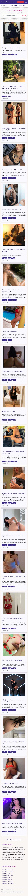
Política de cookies (18, 892)
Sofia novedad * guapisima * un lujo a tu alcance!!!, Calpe (13, 129)
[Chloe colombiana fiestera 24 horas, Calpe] (14, 603)
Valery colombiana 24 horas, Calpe (12, 823)
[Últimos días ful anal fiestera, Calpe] (14, 356)
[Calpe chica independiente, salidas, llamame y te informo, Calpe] (14, 71)
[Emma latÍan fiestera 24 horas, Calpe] (14, 154)
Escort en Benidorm (7, 875)
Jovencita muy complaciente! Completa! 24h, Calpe (13, 494)
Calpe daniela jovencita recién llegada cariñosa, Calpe (13, 452)
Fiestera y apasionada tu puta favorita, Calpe (13, 742)
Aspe (22, 5)
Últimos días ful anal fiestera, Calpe (12, 371)
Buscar (24, 15)
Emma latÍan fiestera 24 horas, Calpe (12, 170)
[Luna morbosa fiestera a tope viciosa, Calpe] (14, 520)
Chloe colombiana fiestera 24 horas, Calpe (12, 619)
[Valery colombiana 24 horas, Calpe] (14, 808)
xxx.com (7, 2)
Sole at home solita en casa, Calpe (12, 660)
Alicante (13, 5)
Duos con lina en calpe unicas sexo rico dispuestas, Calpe (13, 291)
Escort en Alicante (7, 870)
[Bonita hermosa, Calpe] (14, 396)
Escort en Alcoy (6, 877)
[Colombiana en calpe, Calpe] (14, 768)
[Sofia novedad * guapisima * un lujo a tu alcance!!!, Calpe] (14, 113)
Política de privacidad (6, 892)
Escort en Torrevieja (7, 872)
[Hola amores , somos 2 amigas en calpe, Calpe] (14, 561)
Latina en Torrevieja (7, 883)
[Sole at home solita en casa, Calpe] (14, 645)
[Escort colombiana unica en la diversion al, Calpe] (14, 234)
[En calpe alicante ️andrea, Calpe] (14, 33)
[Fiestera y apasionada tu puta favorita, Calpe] (14, 726)
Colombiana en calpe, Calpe (10, 783)
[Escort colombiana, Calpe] (14, 316)
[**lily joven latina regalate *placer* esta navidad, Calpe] (14, 685)
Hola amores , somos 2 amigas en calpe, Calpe (13, 577)
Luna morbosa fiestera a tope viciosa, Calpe (13, 536)
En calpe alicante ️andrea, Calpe (11, 48)
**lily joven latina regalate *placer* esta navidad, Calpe (13, 701)
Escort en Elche (6, 873)
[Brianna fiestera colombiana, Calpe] (14, 194)
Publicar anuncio (20, 1)
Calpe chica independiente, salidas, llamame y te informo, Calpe (12, 87)
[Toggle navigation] (26, 2)
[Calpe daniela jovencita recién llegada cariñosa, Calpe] (14, 436)
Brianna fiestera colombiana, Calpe (12, 210)
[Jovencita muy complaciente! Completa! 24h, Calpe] (14, 478)
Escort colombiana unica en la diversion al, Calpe (13, 250)
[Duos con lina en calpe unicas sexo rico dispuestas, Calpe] (14, 275)
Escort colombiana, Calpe (9, 331)
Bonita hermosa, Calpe (8, 411)
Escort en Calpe (6, 879)
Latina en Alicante (7, 881)
